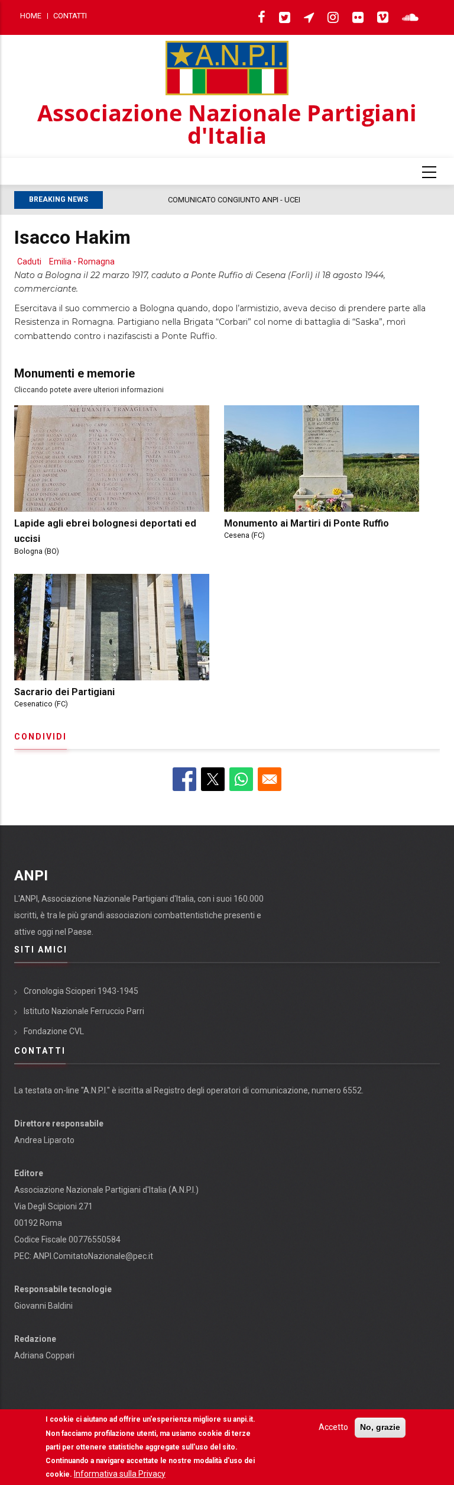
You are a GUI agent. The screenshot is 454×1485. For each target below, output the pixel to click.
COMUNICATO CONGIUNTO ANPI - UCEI (175, 199)
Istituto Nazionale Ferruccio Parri (84, 1011)
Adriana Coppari (44, 1355)
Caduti (29, 261)
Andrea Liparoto (44, 1140)
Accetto (333, 1427)
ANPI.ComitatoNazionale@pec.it (93, 1256)
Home (30, 15)
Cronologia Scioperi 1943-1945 (81, 991)
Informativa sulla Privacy (120, 1473)
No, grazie (380, 1427)
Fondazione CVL (54, 1031)
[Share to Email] (269, 779)
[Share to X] (213, 779)
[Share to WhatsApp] (241, 779)
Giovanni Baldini (43, 1305)
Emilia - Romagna (82, 261)
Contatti (70, 15)
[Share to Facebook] (184, 779)
